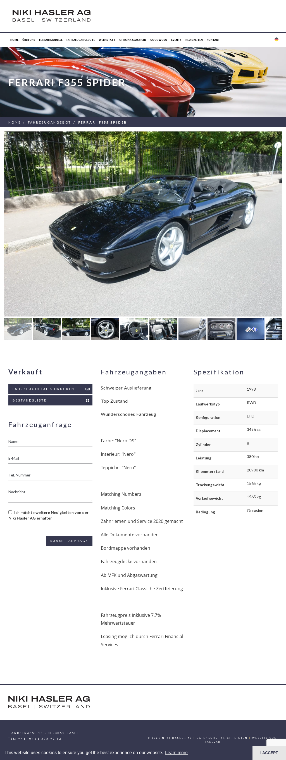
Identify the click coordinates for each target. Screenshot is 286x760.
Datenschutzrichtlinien (222, 738)
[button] (276, 40)
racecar (212, 741)
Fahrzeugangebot (49, 122)
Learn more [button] (176, 752)
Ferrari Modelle (51, 39)
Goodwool (158, 39)
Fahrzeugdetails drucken (44, 389)
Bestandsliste (30, 400)
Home (14, 39)
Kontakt (213, 39)
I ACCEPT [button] (269, 752)
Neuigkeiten (194, 39)
